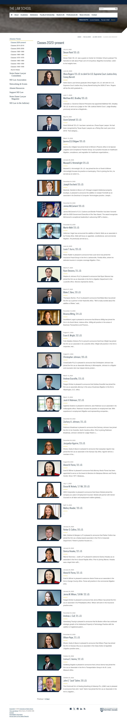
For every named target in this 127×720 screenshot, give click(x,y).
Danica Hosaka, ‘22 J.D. (72, 551)
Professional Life (72, 15)
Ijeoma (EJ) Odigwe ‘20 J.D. (74, 141)
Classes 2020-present (18, 42)
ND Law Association (18, 80)
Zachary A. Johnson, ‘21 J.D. (74, 421)
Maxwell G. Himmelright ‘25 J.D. (76, 162)
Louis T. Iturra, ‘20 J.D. (72, 249)
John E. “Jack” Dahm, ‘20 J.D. (75, 680)
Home (79, 37)
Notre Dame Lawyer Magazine (18, 97)
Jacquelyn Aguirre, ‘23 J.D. (74, 443)
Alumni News (15, 70)
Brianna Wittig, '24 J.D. (72, 313)
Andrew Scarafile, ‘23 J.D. (73, 378)
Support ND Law (16, 92)
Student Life (60, 15)
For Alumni (87, 37)
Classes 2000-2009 (17, 48)
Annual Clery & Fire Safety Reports (19, 716)
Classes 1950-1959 (17, 64)
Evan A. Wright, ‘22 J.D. (72, 335)
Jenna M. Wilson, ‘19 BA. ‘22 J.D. (76, 594)
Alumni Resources (17, 88)
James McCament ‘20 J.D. (74, 206)
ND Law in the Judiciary (19, 103)
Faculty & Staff (105, 20)
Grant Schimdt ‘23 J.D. (72, 119)
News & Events (85, 15)
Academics (24, 15)
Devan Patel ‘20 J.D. (71, 52)
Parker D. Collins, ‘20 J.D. (73, 529)
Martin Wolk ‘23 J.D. (71, 227)
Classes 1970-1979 (17, 58)
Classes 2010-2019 (17, 45)
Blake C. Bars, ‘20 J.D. (72, 292)
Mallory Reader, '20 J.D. (73, 508)
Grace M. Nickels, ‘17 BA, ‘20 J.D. (76, 486)
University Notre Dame (23, 2)
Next (47, 699)
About (16, 15)
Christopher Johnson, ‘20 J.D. (75, 357)
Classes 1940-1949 (17, 67)
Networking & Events (18, 84)
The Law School (20, 8)
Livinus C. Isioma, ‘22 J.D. (73, 659)
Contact (94, 15)
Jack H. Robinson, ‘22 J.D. (73, 400)
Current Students (94, 20)
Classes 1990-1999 (17, 51)
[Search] (116, 9)
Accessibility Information (16, 714)
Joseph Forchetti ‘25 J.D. (73, 184)
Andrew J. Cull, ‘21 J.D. (72, 615)
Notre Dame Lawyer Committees (18, 74)
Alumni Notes (97, 37)
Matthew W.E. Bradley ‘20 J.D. (75, 98)
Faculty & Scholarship (47, 15)
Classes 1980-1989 (17, 54)
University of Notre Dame (26, 709)
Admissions (34, 15)
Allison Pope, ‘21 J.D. (71, 637)
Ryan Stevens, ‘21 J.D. (72, 270)
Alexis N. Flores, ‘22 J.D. (73, 464)
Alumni (113, 20)
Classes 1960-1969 (17, 61)
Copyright (12, 709)
